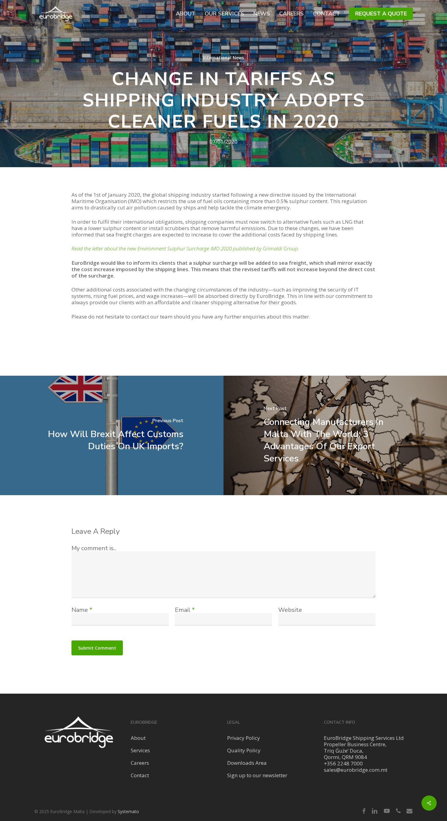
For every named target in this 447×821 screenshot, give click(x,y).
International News (223, 57)
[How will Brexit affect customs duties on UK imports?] (112, 435)
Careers (140, 762)
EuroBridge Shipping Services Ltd (364, 737)
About (138, 737)
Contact (140, 775)
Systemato (128, 811)
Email (185, 610)
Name (81, 610)
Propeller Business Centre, (355, 744)
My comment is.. (93, 548)
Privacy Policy (243, 737)
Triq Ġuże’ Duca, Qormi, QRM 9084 (345, 754)
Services (140, 750)
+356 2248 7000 (343, 763)
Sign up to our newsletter (257, 775)
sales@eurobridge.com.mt (355, 769)
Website (290, 610)
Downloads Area (247, 762)
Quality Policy (244, 750)
